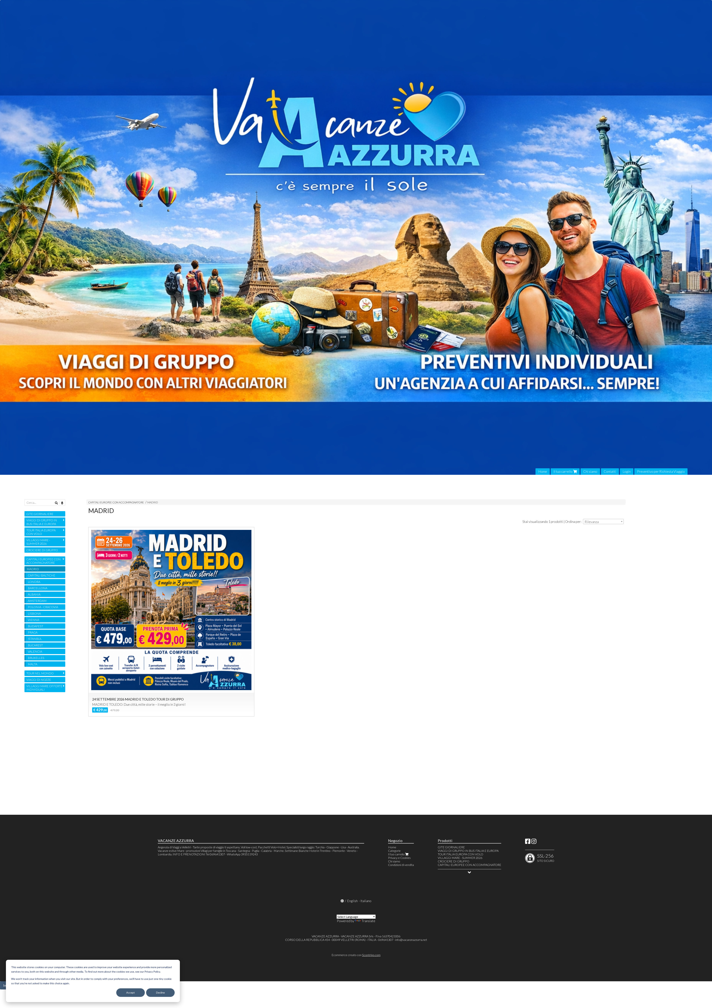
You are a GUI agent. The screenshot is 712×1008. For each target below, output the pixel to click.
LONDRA (34, 581)
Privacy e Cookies (399, 857)
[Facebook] (527, 842)
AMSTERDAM (37, 600)
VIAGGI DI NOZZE (38, 679)
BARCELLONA (37, 588)
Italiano (365, 901)
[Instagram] (533, 842)
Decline (160, 992)
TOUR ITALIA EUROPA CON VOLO (41, 531)
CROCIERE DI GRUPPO (42, 550)
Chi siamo (590, 471)
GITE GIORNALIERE (39, 514)
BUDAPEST (35, 626)
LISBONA (34, 613)
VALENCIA (35, 651)
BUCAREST (35, 645)
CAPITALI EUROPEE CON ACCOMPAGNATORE (116, 502)
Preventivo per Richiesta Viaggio (661, 471)
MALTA (32, 664)
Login (627, 471)
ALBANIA (34, 594)
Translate (368, 921)
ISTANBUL (35, 638)
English (352, 901)
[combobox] (603, 521)
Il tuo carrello (563, 471)
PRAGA (32, 632)
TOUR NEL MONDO (40, 673)
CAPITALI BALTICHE (41, 575)
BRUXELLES (36, 658)
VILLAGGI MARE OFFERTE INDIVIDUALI (44, 687)
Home (542, 471)
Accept (130, 992)
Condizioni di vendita (401, 864)
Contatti (610, 471)
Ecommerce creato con (356, 955)
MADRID (152, 502)
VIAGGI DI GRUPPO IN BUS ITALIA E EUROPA (41, 521)
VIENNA (33, 619)
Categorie (394, 850)
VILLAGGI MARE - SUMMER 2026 (38, 541)
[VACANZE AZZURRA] (356, 237)
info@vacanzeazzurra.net (411, 939)
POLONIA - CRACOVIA (43, 607)
